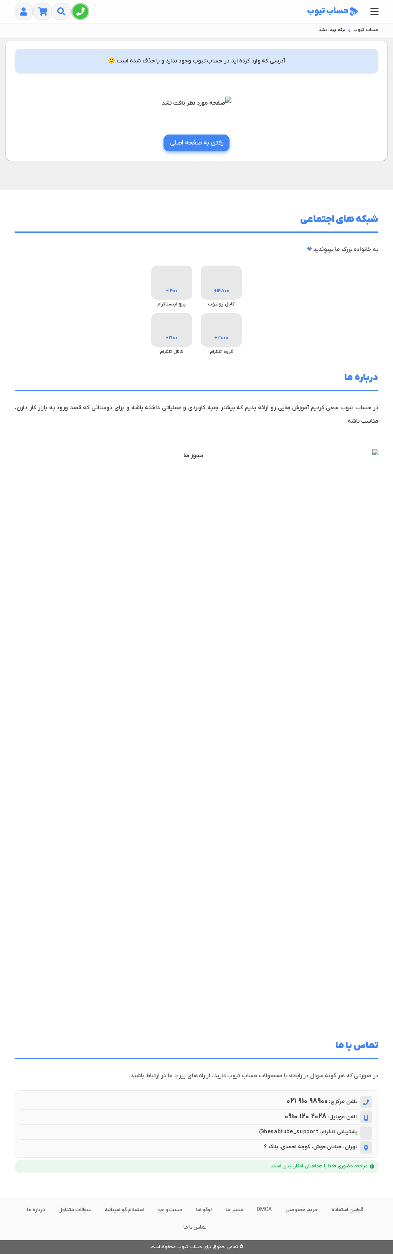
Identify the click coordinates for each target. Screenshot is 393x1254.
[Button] (80, 11)
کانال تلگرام (171, 352)
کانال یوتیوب (221, 304)
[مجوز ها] (196, 736)
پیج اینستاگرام (171, 304)
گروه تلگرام (221, 352)
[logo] (332, 11)
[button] (374, 11)
